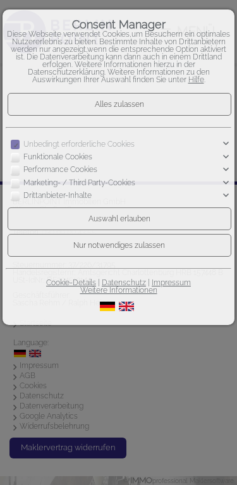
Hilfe (196, 79)
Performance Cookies (60, 169)
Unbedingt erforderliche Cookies (79, 144)
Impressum (171, 282)
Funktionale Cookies (57, 156)
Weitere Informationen (118, 290)
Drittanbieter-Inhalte (57, 195)
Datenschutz (124, 282)
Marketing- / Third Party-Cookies (79, 182)
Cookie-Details (71, 282)
